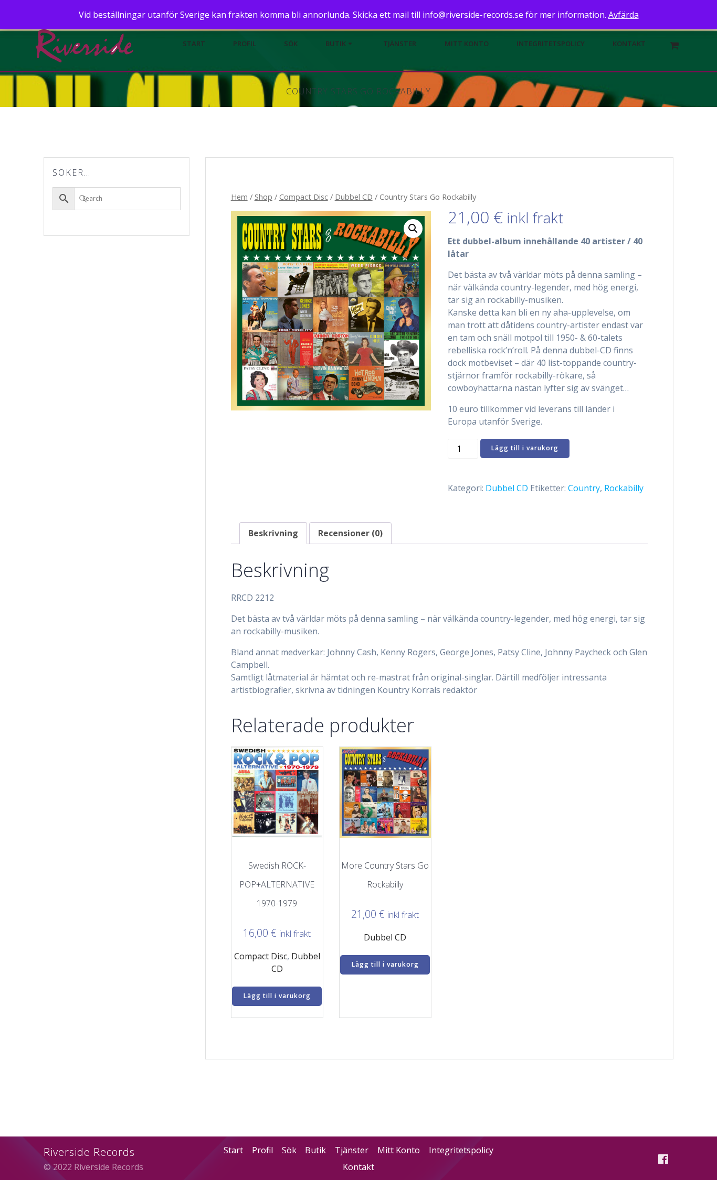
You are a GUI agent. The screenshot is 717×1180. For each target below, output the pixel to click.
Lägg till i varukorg (524, 447)
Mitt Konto (467, 44)
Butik (335, 44)
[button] (413, 228)
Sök (291, 44)
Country (584, 488)
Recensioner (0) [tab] (350, 533)
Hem (239, 196)
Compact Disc (303, 196)
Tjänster (399, 44)
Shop (263, 196)
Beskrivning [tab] (273, 533)
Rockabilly (624, 488)
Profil (244, 44)
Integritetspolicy (550, 44)
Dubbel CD (354, 196)
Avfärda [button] (623, 14)
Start (194, 44)
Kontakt (629, 44)
